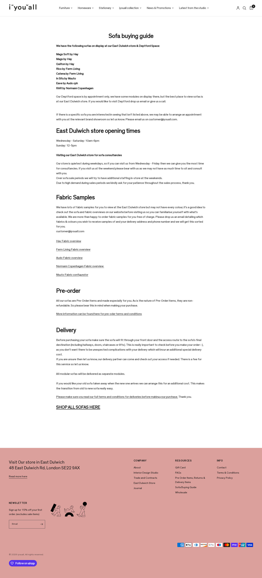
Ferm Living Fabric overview (73, 249)
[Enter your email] (41, 524)
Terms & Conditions (228, 472)
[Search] (244, 8)
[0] (250, 8)
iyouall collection (129, 8)
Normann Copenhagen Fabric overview (80, 266)
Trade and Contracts (145, 478)
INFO (220, 460)
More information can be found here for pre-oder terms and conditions (99, 313)
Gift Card (180, 467)
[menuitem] (65, 8)
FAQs (178, 472)
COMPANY (140, 460)
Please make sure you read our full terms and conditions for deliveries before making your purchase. (117, 396)
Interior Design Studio (146, 472)
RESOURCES (183, 460)
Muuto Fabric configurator (72, 274)
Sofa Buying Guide (185, 487)
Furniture (64, 8)
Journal (138, 488)
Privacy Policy (225, 478)
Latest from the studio (192, 8)
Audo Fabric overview (69, 257)
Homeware (84, 8)
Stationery (105, 8)
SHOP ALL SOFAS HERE (78, 407)
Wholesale (181, 492)
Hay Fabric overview (68, 241)
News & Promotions (159, 8)
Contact (221, 467)
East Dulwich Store (144, 483)
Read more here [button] (18, 476)
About (137, 467)
